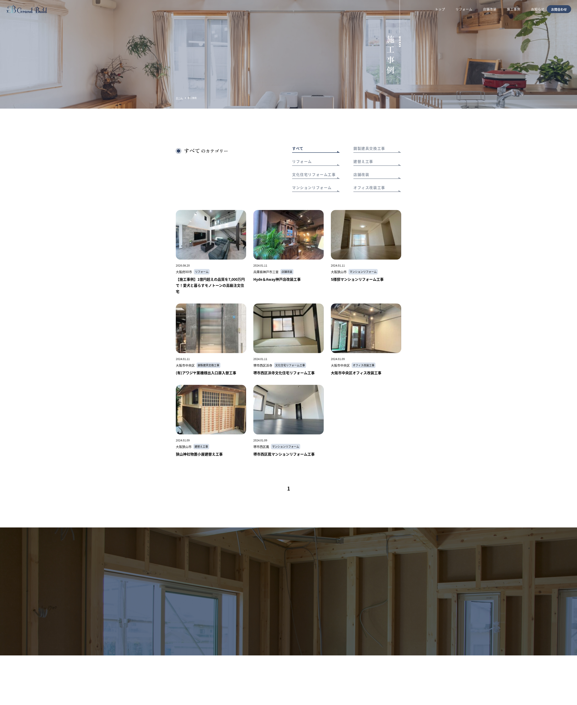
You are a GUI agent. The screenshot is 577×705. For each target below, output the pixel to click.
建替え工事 (363, 162)
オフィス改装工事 (369, 188)
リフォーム (302, 162)
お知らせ (305, 667)
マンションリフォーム (312, 188)
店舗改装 (361, 175)
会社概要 (336, 667)
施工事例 (274, 667)
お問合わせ (559, 9)
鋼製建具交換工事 (369, 148)
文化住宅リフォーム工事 (314, 175)
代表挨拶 (367, 667)
